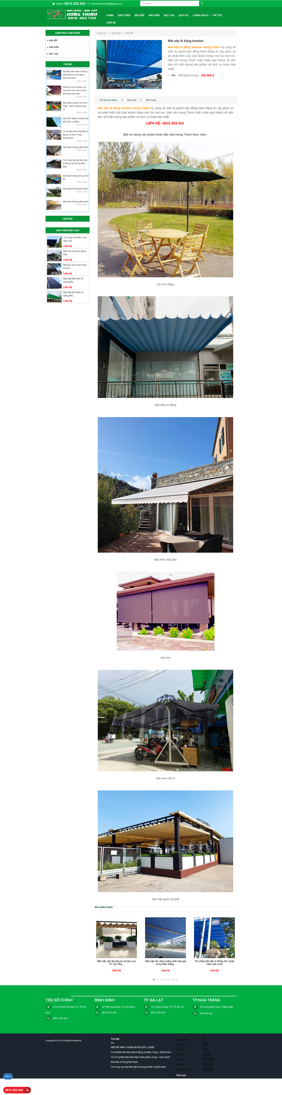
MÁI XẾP (129, 33)
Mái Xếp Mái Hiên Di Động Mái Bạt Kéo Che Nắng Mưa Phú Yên (75, 74)
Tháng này (181, 1059)
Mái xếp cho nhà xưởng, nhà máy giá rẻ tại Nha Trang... (165, 963)
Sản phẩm (116, 33)
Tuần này (180, 1054)
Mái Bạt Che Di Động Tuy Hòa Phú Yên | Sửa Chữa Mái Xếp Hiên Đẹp (74, 90)
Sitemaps (181, 1075)
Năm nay (180, 1064)
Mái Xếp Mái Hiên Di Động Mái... (73, 280)
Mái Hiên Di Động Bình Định (75, 147)
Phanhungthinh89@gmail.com (107, 3)
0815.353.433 (75, 4)
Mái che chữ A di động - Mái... (75, 253)
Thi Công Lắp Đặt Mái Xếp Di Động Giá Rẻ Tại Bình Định (75, 163)
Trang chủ (101, 33)
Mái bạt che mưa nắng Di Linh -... (74, 266)
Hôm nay (180, 1049)
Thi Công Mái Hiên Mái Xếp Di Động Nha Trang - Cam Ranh (140, 1057)
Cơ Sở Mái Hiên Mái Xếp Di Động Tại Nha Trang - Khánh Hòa (75, 134)
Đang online (182, 1039)
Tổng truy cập (182, 1069)
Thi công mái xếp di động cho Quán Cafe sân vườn (214, 963)
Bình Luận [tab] (151, 100)
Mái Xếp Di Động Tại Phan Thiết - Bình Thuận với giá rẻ (75, 106)
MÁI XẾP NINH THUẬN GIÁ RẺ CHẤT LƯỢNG (132, 1047)
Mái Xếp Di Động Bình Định (75, 188)
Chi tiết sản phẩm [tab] (108, 100)
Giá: (174, 75)
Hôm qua (180, 1044)
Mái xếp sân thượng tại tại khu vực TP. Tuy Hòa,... (116, 963)
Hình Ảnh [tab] (131, 100)
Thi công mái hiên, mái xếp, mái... (74, 239)
